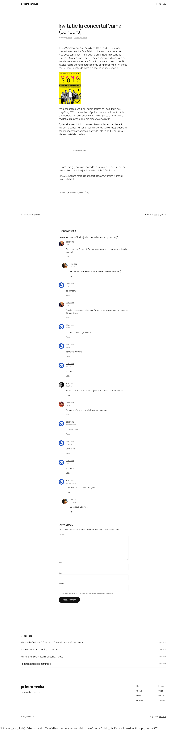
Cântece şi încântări (80, 38)
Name (61, 563)
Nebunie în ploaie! (32, 214)
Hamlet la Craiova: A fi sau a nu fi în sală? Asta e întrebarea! (52, 642)
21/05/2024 (162, 642)
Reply (68, 257)
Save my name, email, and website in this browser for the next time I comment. (87, 594)
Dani (67, 245)
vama (81, 193)
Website (61, 583)
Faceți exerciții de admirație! (36, 663)
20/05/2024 (162, 649)
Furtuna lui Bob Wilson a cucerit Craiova (42, 656)
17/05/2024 (162, 664)
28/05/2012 (70, 242)
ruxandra (69, 38)
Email (61, 573)
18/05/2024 (162, 657)
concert (62, 193)
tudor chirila (72, 193)
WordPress (162, 717)
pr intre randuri (29, 3)
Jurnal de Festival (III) (153, 214)
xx (87, 193)
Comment (62, 534)
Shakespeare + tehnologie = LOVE (39, 649)
